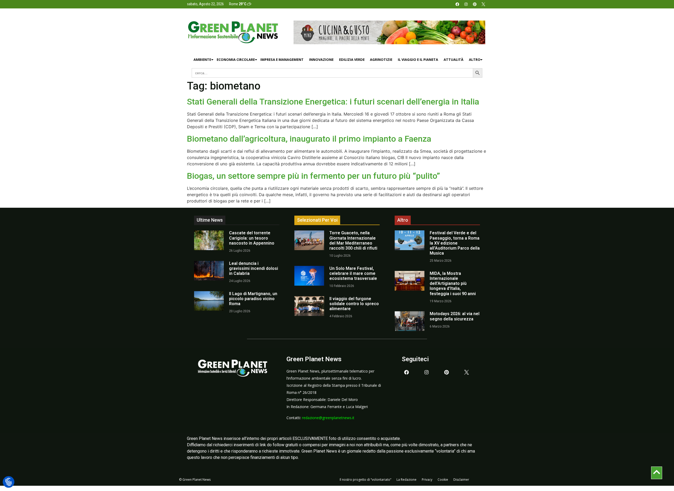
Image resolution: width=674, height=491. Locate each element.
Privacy (427, 479)
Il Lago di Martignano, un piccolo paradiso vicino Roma (253, 298)
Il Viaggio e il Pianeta (418, 59)
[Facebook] (457, 4)
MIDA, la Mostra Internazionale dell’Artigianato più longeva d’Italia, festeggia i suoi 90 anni (453, 283)
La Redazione (407, 479)
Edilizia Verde (352, 59)
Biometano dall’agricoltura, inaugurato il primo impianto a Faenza (309, 139)
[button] (8, 482)
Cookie (443, 479)
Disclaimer (461, 479)
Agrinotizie (381, 59)
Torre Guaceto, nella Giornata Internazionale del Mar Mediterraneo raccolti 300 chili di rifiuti (353, 240)
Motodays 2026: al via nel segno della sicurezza (454, 316)
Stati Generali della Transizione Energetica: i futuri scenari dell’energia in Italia (333, 102)
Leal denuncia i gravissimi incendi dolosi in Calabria (253, 268)
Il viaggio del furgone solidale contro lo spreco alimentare (354, 303)
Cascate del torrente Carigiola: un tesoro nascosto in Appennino (251, 237)
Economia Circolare (236, 59)
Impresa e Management (282, 59)
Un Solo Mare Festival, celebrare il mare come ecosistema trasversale (353, 273)
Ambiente (202, 59)
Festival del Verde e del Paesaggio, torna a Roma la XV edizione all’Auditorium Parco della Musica (455, 243)
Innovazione (321, 59)
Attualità (453, 59)
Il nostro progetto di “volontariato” (365, 479)
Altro (474, 59)
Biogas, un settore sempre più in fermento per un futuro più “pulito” (313, 176)
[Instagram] (466, 4)
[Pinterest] (474, 4)
